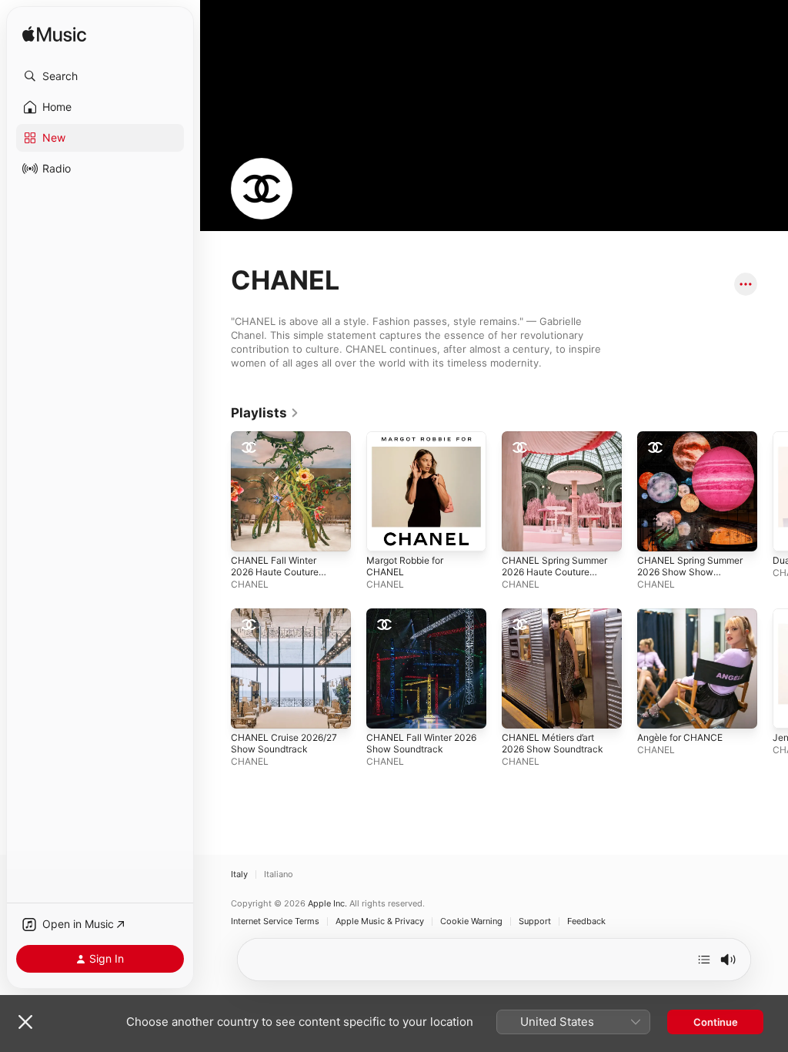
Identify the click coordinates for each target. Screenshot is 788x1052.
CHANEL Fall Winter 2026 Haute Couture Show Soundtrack (275, 571)
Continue (715, 1022)
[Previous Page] (215, 599)
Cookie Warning (471, 921)
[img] (54, 35)
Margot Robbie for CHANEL (404, 566)
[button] (100, 76)
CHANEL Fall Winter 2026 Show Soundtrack (421, 743)
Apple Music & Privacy (380, 921)
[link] (265, 412)
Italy (239, 874)
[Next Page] (772, 599)
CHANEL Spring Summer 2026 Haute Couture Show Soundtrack (554, 571)
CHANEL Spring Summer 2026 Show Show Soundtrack (690, 571)
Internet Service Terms (275, 921)
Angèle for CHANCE (680, 737)
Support (535, 921)
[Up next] (704, 959)
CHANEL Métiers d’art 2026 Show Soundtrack (552, 743)
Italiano (278, 874)
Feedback (586, 921)
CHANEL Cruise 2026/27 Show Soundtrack (284, 743)
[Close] (25, 1022)
